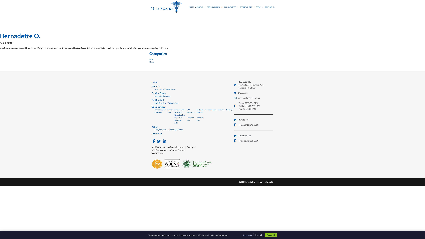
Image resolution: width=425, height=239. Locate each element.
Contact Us (269, 7)
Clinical (221, 110)
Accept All (271, 235)
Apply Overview (161, 130)
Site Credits (269, 182)
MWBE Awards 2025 (168, 89)
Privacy (260, 182)
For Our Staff (231, 7)
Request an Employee (163, 96)
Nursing (229, 110)
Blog (151, 59)
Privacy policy (247, 235)
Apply (259, 7)
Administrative (211, 110)
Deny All (258, 235)
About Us (200, 7)
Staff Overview (160, 103)
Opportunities (247, 7)
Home (191, 7)
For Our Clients (215, 7)
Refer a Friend (173, 103)
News (151, 62)
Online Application (176, 130)
